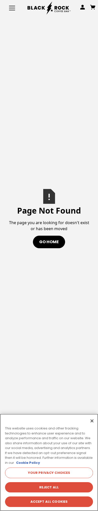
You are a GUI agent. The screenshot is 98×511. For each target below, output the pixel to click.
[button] (11, 8)
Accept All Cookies (49, 501)
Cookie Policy (28, 462)
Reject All (49, 487)
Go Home (49, 242)
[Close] (91, 420)
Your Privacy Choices (49, 472)
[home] (48, 8)
